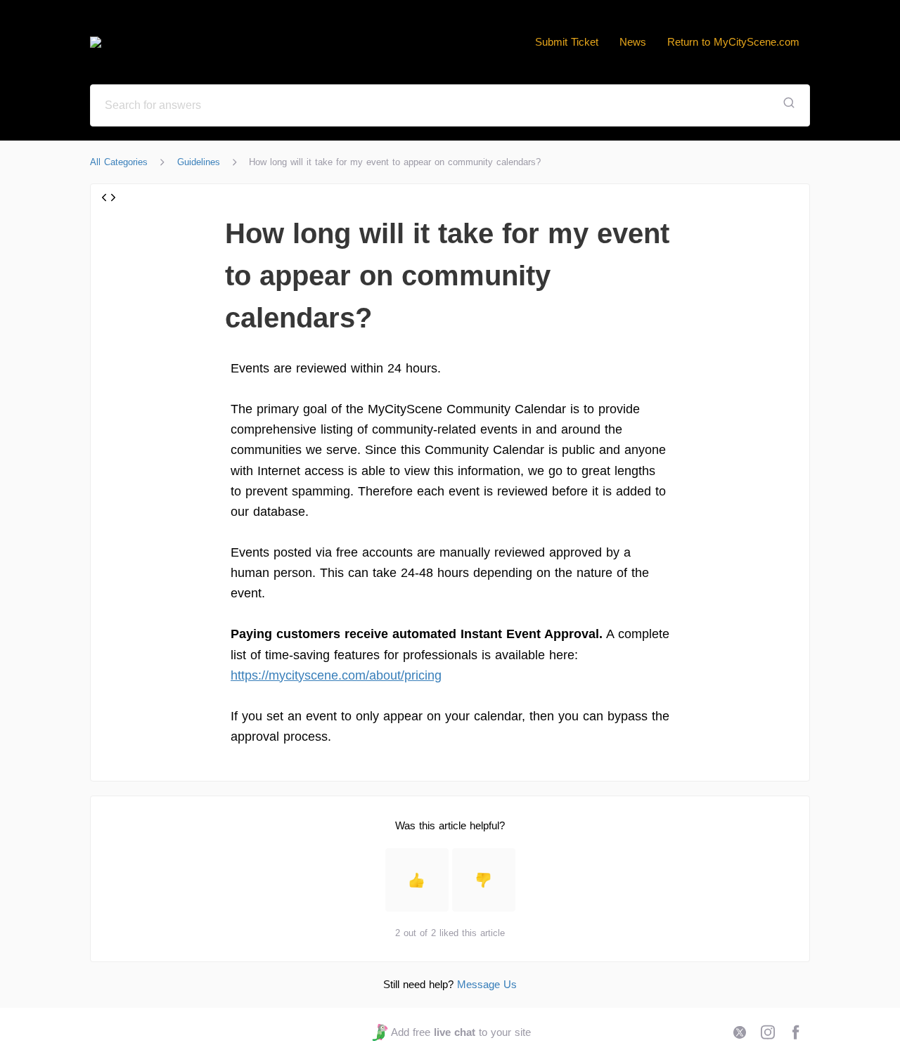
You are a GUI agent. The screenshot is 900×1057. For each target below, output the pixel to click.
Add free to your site (460, 1032)
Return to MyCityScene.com (733, 42)
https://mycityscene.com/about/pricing (336, 675)
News (632, 42)
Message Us (487, 984)
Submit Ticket (566, 42)
